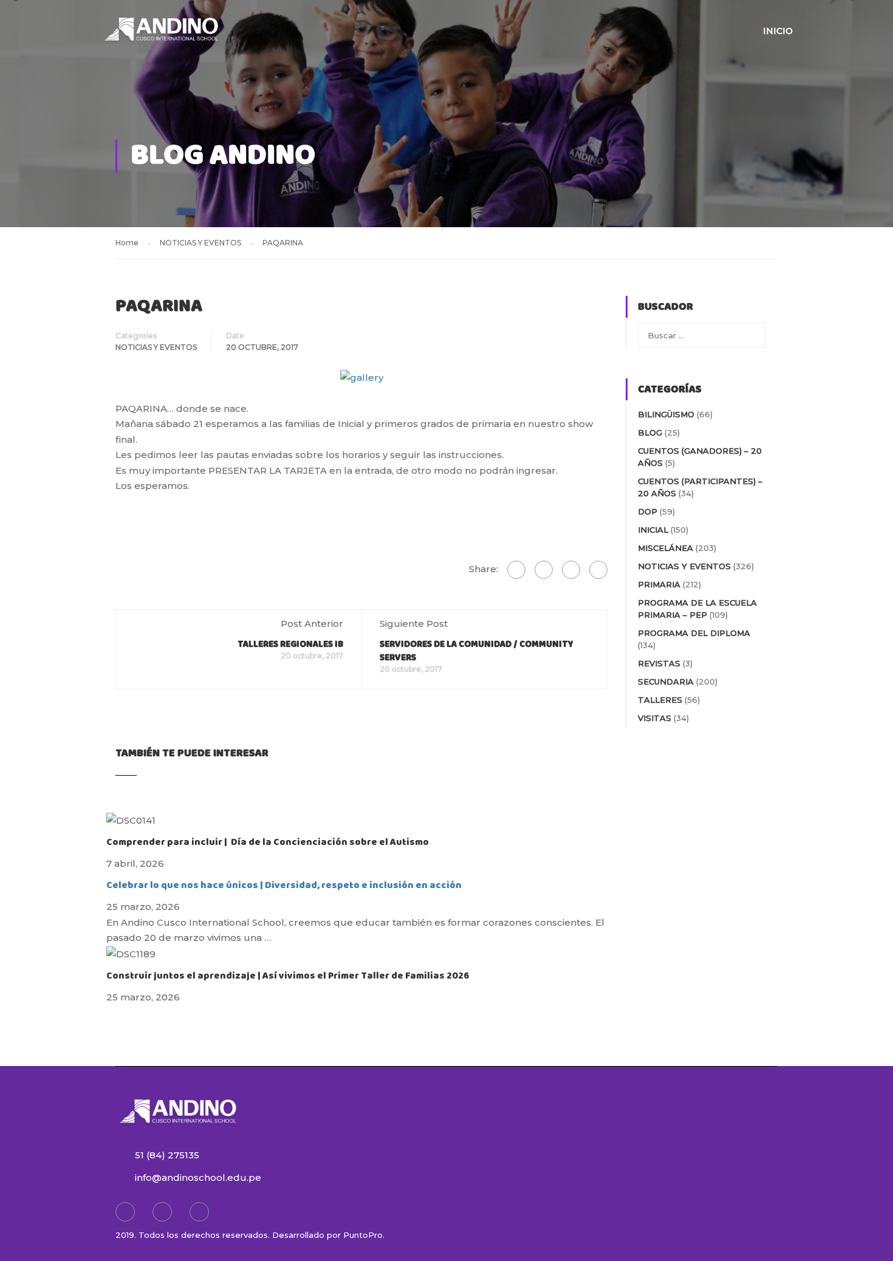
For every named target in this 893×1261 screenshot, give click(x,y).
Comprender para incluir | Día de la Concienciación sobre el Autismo (267, 842)
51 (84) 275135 (167, 1155)
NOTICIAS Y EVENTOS (156, 347)
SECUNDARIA (666, 681)
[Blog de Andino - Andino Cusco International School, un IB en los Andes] (161, 36)
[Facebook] (516, 570)
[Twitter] (571, 570)
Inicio (778, 31)
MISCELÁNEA (665, 548)
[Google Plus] (544, 570)
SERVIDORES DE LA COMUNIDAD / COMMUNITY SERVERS (476, 651)
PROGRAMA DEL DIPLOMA (694, 633)
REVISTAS (659, 663)
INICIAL (653, 530)
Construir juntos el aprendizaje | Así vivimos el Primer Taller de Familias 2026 (287, 975)
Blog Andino (223, 156)
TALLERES (660, 700)
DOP (647, 511)
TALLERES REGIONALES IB (290, 644)
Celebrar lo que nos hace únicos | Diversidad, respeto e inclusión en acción (284, 885)
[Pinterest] (598, 570)
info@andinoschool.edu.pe (198, 1177)
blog (650, 432)
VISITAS (654, 718)
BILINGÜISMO (666, 414)
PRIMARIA (659, 584)
